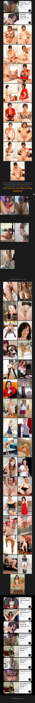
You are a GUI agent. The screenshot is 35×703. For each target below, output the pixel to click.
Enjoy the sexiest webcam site (25, 4)
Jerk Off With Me (20, 243)
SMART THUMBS (21, 593)
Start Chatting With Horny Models (24, 636)
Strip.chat (22, 7)
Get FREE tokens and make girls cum (24, 16)
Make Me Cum (5, 216)
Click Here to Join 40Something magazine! (17, 189)
